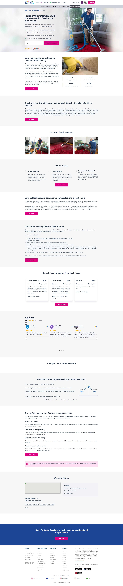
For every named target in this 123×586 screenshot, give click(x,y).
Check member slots (75, 6)
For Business (27, 557)
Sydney (63, 553)
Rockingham (28, 504)
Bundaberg (64, 559)
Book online (91, 2)
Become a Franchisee (29, 553)
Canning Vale (51, 504)
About (59, 2)
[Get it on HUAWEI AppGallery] (78, 573)
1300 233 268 (76, 2)
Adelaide (64, 555)
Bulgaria (90, 578)
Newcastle (64, 566)
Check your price (61, 304)
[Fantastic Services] (29, 2)
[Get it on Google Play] (87, 569)
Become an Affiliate (29, 555)
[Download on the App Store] (78, 569)
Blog (38, 572)
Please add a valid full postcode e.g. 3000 (33, 38)
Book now (61, 538)
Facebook (26, 563)
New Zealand (51, 578)
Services (37, 2)
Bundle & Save (31, 454)
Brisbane (64, 557)
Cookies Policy (40, 566)
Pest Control (52, 555)
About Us (39, 553)
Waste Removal (53, 559)
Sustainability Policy (41, 563)
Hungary (78, 578)
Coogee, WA (36, 504)
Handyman (52, 557)
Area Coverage (28, 551)
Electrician (52, 561)
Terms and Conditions (41, 561)
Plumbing (52, 563)
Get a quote (31, 88)
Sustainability (54, 2)
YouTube (33, 563)
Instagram (28, 563)
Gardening (52, 553)
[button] (26, 338)
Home (38, 551)
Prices (38, 557)
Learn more (34, 464)
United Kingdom (37, 578)
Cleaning (51, 551)
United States (65, 578)
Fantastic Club (45, 2)
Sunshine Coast (65, 570)
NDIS (38, 570)
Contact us (39, 568)
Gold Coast (64, 565)
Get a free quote (31, 260)
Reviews (39, 555)
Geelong (64, 563)
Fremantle (43, 504)
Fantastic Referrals (41, 559)
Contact (63, 2)
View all (26, 507)
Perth (63, 568)
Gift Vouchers (27, 559)
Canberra (64, 561)
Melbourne (64, 551)
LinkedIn (30, 563)
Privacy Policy (40, 565)
